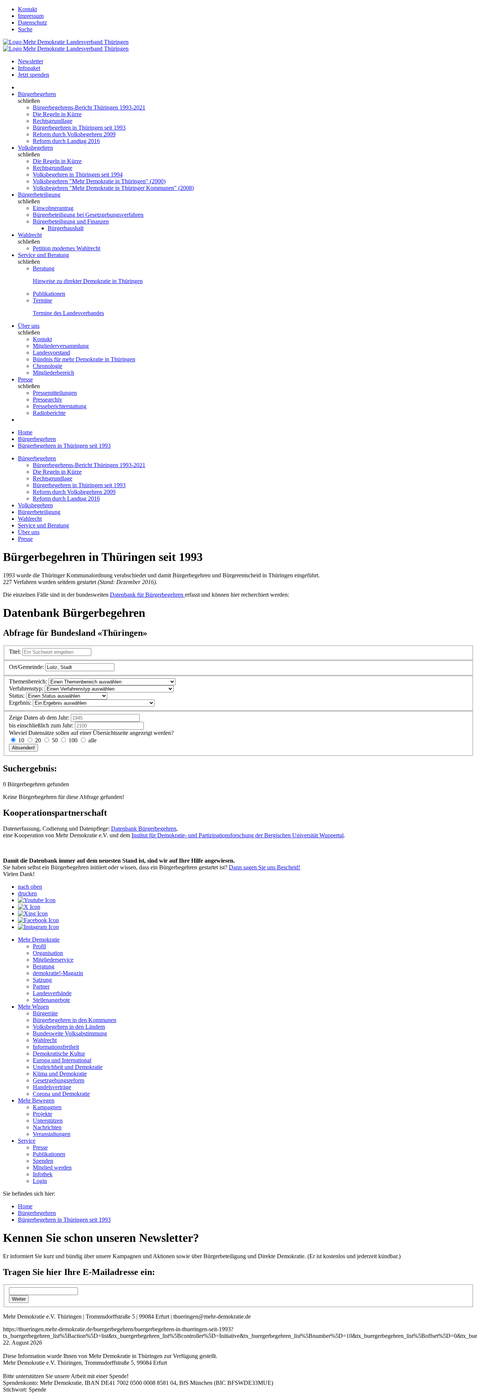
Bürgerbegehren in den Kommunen (74, 1020)
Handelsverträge (52, 1087)
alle (92, 740)
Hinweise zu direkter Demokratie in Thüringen (88, 281)
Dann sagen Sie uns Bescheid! (264, 867)
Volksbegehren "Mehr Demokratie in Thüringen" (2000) (99, 181)
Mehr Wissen (33, 1006)
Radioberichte (49, 413)
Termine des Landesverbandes (68, 313)
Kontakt (27, 9)
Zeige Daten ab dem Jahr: (39, 717)
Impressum (31, 16)
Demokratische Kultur (59, 1053)
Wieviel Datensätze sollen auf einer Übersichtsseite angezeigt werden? (91, 733)
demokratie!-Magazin (58, 973)
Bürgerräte (45, 1013)
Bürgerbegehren (37, 94)
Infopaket (29, 68)
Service (26, 1141)
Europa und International (62, 1060)
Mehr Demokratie (39, 939)
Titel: (15, 651)
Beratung (43, 268)
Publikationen (49, 294)
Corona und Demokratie (61, 1094)
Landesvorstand (51, 352)
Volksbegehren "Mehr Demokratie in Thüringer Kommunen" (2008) (113, 188)
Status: (17, 695)
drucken (27, 893)
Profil (39, 946)
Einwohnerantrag (53, 208)
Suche (25, 29)
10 (21, 740)
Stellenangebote (51, 1000)
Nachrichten (47, 1127)
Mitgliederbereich (53, 372)
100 (73, 740)
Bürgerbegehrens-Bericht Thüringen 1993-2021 (89, 107)
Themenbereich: (28, 681)
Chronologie (47, 366)
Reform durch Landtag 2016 (66, 141)
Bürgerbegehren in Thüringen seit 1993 (79, 127)
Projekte (42, 1114)
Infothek (43, 1174)
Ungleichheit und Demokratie (67, 1067)
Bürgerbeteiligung (39, 194)
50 (54, 740)
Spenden (43, 1161)
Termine (42, 300)
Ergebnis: (20, 703)
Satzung (42, 980)
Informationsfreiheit (56, 1047)
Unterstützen (48, 1120)
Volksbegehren (35, 148)
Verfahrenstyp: (26, 688)
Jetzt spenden (33, 75)
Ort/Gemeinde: (26, 667)
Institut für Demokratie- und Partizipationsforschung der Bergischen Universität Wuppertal (238, 835)
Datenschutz (32, 22)
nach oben (30, 887)
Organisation (48, 953)
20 (38, 740)
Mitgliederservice (53, 960)
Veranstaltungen (51, 1134)
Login (40, 1181)
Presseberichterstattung (59, 406)
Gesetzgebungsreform (58, 1080)
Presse (25, 379)
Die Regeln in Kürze (57, 114)
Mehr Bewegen (36, 1100)
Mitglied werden (52, 1167)
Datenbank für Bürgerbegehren (147, 594)
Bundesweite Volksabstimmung (70, 1033)
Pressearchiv (47, 399)
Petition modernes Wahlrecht (66, 248)
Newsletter (30, 61)
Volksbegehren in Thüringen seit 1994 (78, 174)
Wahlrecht (30, 235)
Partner (41, 986)
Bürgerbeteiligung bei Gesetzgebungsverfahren (88, 215)
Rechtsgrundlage (52, 121)
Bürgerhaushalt (65, 228)
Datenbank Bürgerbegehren (143, 828)
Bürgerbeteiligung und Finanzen (71, 221)
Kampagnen (47, 1107)
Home (25, 432)
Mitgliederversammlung (61, 346)
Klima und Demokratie (60, 1073)
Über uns (29, 326)
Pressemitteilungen (55, 393)
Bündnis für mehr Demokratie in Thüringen (84, 359)
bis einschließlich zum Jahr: (41, 725)
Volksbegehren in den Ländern (69, 1027)
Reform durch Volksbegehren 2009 (74, 134)
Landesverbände (52, 993)
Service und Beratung (43, 255)
